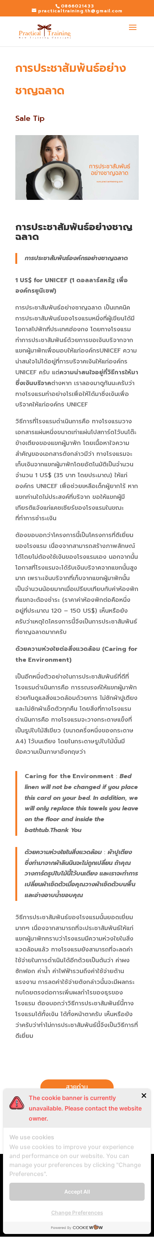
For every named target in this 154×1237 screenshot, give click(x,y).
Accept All (77, 1191)
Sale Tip (29, 118)
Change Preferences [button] (77, 1212)
